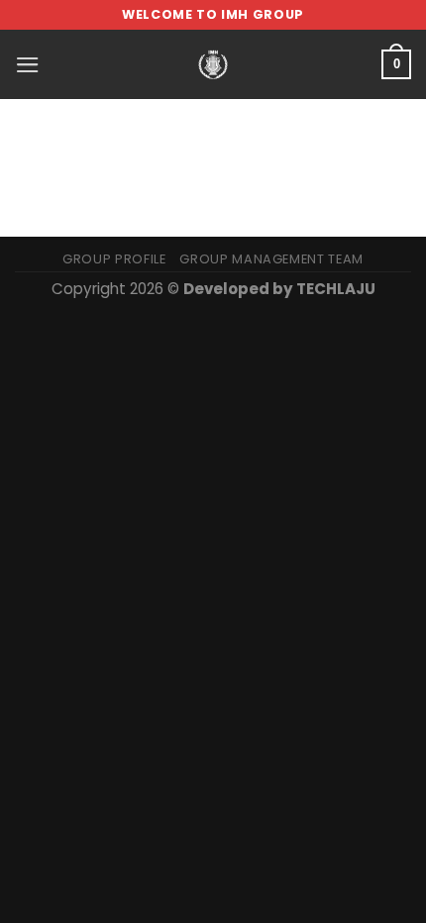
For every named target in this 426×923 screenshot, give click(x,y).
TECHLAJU (335, 288)
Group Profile (113, 259)
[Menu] (28, 65)
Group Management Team (271, 259)
